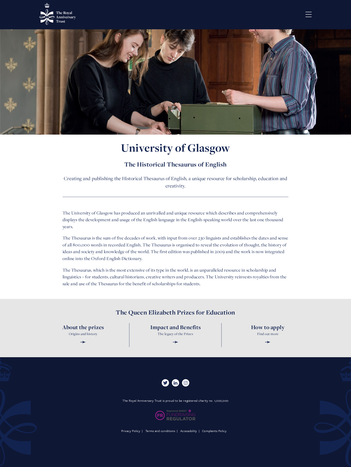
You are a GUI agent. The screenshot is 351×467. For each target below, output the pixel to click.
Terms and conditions (160, 431)
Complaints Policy (214, 431)
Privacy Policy (130, 431)
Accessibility (188, 431)
